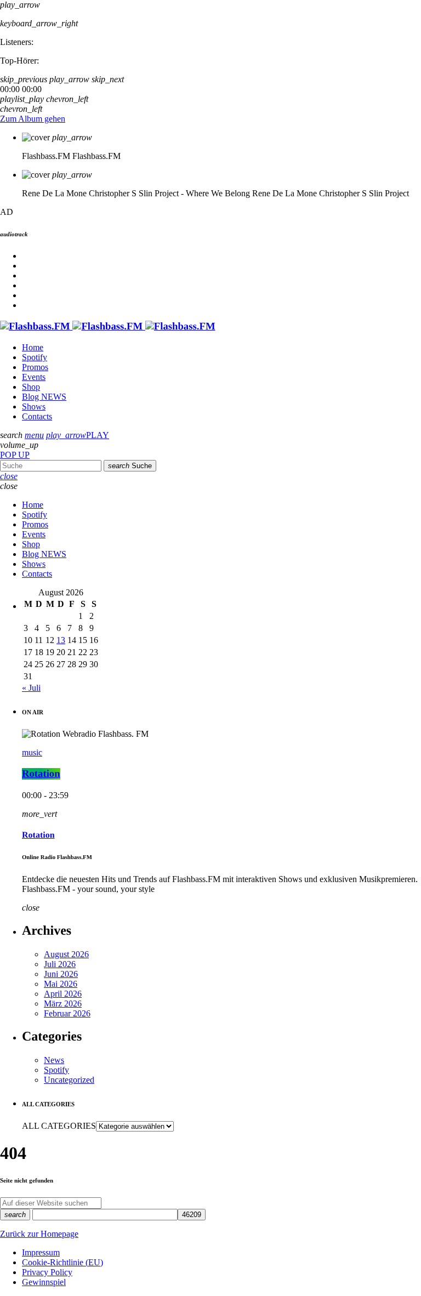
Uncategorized (69, 1079)
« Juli (31, 687)
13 (60, 640)
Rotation (41, 774)
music (32, 752)
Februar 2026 (67, 1013)
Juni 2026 (61, 974)
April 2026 (63, 993)
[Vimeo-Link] (107, 326)
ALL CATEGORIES (59, 1125)
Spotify (56, 1070)
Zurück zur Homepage (39, 1233)
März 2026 (63, 1003)
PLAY (77, 435)
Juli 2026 (60, 964)
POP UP (15, 454)
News (54, 1060)
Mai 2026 (60, 983)
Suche (130, 466)
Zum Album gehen (32, 118)
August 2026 (66, 954)
